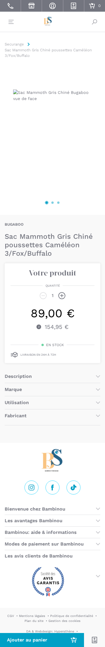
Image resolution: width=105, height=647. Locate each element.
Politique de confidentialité (71, 616)
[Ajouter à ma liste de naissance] (94, 640)
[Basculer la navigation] (10, 22)
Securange (52, 21)
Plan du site (33, 621)
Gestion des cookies (64, 621)
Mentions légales (32, 616)
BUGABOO (14, 224)
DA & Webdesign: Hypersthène (50, 631)
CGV (10, 616)
